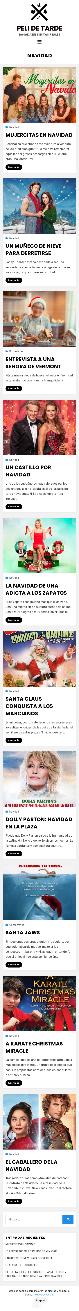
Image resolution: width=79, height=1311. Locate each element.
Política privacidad (44, 1294)
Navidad (14, 127)
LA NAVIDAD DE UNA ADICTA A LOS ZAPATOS (36, 589)
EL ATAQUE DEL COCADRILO (21, 1265)
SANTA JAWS (23, 932)
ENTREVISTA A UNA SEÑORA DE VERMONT (33, 363)
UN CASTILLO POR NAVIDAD (28, 471)
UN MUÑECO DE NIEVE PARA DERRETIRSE (34, 249)
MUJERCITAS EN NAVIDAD (39, 135)
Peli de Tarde (39, 28)
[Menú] (39, 41)
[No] (36, 1305)
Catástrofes (16, 925)
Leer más (13, 167)
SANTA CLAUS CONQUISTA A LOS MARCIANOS (29, 706)
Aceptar (40, 1300)
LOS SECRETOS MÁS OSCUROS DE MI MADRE (31, 1251)
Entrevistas (16, 351)
